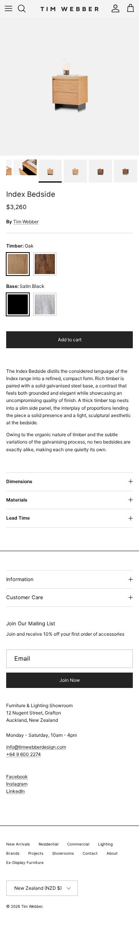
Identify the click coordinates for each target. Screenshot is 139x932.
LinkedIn (15, 791)
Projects (35, 853)
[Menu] (8, 8)
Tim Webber (26, 221)
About (112, 853)
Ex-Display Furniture (25, 862)
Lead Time (18, 518)
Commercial (78, 844)
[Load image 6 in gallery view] (69, 86)
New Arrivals (18, 844)
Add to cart (69, 339)
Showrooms (63, 853)
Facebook (17, 776)
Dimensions (19, 481)
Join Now (69, 680)
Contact (90, 853)
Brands (12, 853)
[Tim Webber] (69, 8)
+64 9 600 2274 (23, 754)
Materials (16, 500)
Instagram (16, 784)
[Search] (25, 8)
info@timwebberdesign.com (36, 747)
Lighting (105, 844)
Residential (48, 844)
